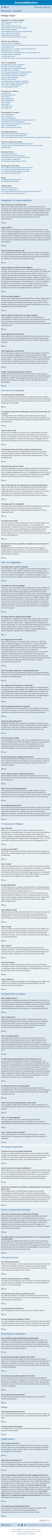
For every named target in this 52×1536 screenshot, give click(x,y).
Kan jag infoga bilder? (7, 98)
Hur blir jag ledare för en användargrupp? (13, 121)
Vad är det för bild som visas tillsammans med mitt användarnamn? (20, 52)
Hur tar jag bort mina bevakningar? (11, 173)
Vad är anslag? (5, 102)
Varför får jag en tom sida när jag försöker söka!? (15, 157)
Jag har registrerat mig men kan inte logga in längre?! (16, 31)
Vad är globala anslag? (7, 100)
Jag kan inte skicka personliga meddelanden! (14, 133)
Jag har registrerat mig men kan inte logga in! (14, 27)
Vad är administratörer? (8, 114)
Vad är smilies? (5, 97)
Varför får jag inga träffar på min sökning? (13, 155)
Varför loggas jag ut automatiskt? (10, 35)
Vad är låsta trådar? (7, 106)
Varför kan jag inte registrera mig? (11, 26)
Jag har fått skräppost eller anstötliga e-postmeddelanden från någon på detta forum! (26, 137)
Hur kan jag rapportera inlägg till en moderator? (15, 81)
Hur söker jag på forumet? (9, 154)
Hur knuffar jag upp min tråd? (9, 87)
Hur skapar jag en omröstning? (10, 70)
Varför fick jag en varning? (8, 79)
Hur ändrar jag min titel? (8, 56)
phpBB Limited (6, 1447)
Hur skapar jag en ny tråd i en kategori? (12, 64)
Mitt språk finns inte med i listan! (10, 51)
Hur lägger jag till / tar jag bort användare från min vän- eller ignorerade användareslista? (21, 146)
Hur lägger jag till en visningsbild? (11, 54)
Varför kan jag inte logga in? (9, 29)
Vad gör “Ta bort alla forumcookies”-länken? (14, 37)
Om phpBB (4, 1451)
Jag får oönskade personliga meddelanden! (13, 135)
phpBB (18, 1529)
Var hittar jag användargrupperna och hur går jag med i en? (18, 120)
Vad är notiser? (5, 104)
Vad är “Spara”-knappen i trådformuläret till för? (15, 83)
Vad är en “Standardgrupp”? (9, 125)
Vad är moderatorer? (7, 116)
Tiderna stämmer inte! (7, 47)
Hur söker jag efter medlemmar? (10, 159)
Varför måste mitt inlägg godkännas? (11, 85)
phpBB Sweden (28, 1531)
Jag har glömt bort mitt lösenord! (10, 33)
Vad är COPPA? (6, 24)
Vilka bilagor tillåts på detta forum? (11, 179)
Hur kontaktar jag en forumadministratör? (13, 193)
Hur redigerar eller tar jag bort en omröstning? (14, 74)
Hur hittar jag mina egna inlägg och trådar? (13, 161)
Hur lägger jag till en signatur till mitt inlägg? (13, 68)
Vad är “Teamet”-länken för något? (11, 127)
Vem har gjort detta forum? (9, 187)
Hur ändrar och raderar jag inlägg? (11, 66)
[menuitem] (6, 7)
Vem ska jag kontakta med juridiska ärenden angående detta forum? (21, 191)
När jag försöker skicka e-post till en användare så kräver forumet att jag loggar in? (25, 58)
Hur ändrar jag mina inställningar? (11, 43)
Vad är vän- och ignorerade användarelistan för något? (17, 143)
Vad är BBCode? (6, 93)
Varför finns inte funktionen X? (10, 189)
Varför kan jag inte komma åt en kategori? (13, 75)
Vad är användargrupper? (8, 118)
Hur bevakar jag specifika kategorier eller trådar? (15, 169)
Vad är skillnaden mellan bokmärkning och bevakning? (17, 167)
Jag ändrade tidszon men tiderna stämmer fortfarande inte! (18, 49)
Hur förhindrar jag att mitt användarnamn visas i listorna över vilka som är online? (25, 45)
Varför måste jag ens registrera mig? (11, 22)
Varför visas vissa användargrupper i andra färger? (16, 123)
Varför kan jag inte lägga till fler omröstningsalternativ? (17, 72)
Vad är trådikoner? (6, 108)
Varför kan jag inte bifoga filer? (10, 77)
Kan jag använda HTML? (8, 95)
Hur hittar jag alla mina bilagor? (10, 181)
